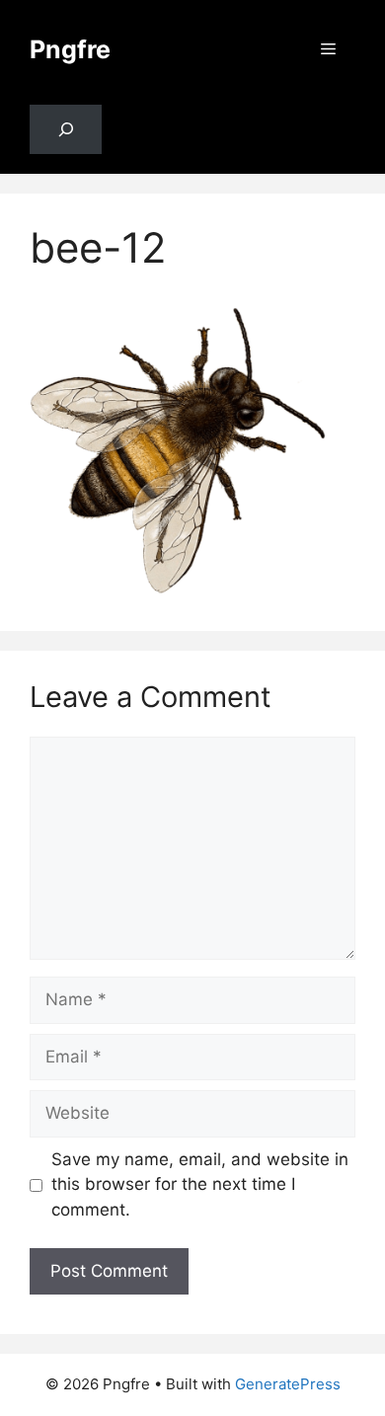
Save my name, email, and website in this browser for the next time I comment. (199, 1184)
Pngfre (70, 49)
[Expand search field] (66, 130)
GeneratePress (288, 1384)
